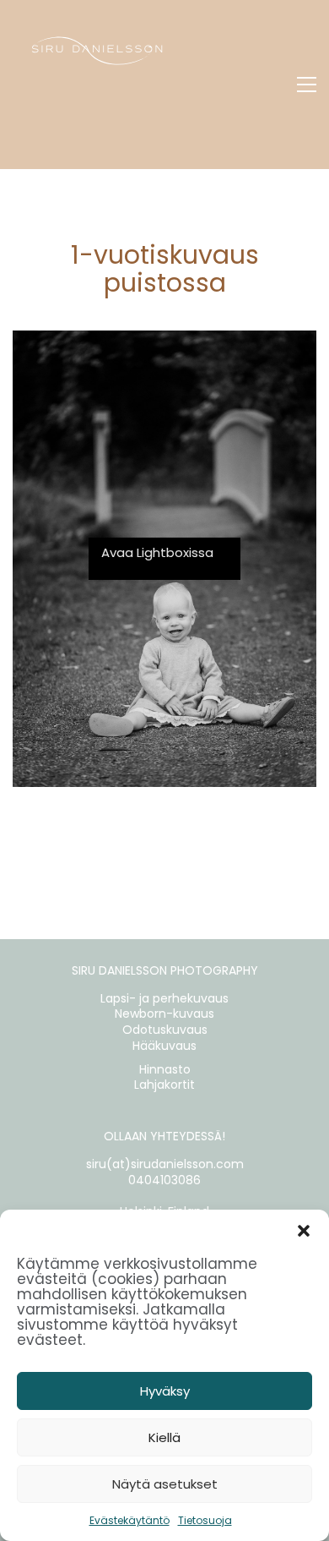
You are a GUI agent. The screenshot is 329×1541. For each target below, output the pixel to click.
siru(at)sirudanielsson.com (165, 1164)
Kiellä (164, 1437)
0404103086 (164, 1180)
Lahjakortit (164, 1085)
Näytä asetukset (165, 1484)
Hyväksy (165, 1391)
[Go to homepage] (97, 84)
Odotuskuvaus (165, 1030)
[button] (303, 1230)
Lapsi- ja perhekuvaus (164, 999)
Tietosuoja (205, 1520)
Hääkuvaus (164, 1046)
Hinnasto (165, 1070)
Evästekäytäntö (129, 1520)
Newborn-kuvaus (164, 1014)
